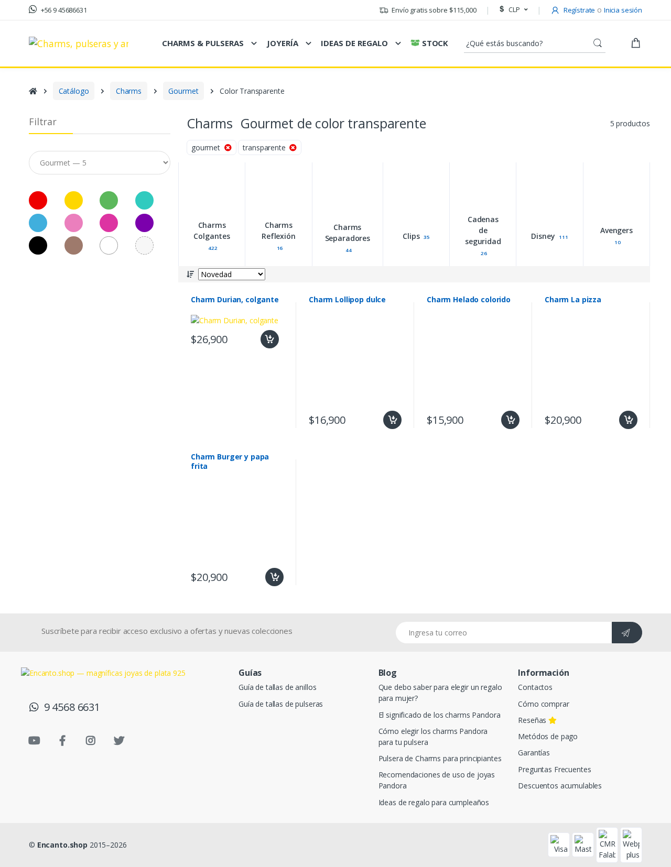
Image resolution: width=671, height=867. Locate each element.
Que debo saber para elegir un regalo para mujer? (440, 692)
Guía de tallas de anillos (277, 687)
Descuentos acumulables (560, 786)
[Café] (55, 160)
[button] (512, 10)
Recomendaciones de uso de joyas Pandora (436, 780)
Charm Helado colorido (469, 299)
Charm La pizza (573, 299)
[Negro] (22, 160)
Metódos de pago (548, 736)
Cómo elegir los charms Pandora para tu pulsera (433, 736)
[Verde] (88, 115)
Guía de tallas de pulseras (281, 704)
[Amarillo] (55, 115)
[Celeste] (22, 137)
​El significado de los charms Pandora (439, 715)
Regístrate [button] (578, 10)
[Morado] (121, 137)
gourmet (207, 147)
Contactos (535, 687)
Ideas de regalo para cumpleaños (434, 802)
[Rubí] (88, 137)
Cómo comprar (543, 704)
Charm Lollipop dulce (347, 299)
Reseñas (533, 720)
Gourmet (183, 91)
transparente (266, 147)
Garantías (534, 753)
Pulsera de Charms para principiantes (440, 758)
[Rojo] (22, 115)
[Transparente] (121, 160)
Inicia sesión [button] (623, 10)
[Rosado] (55, 137)
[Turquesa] (121, 115)
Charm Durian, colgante (235, 299)
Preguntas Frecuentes (554, 769)
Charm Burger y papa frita (230, 461)
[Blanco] (88, 160)
